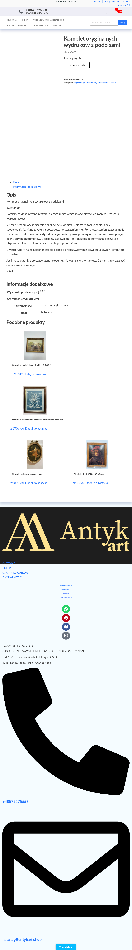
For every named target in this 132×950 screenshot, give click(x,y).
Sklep (25, 20)
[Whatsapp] (66, 609)
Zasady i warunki (66, 589)
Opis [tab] (16, 182)
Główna (12, 20)
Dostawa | (98, 2)
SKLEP (6, 568)
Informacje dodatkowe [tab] (27, 186)
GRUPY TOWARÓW (15, 572)
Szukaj (122, 23)
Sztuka (112, 83)
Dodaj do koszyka (76, 65)
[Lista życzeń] (106, 11)
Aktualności (40, 26)
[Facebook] (66, 627)
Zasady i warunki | (112, 2)
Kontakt (58, 26)
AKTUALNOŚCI (12, 577)
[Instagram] (66, 636)
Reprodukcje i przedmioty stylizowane (91, 83)
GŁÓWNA (8, 563)
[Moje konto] (110, 11)
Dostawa (66, 593)
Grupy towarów (16, 26)
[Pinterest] (66, 618)
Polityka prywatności (66, 585)
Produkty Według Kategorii (49, 20)
